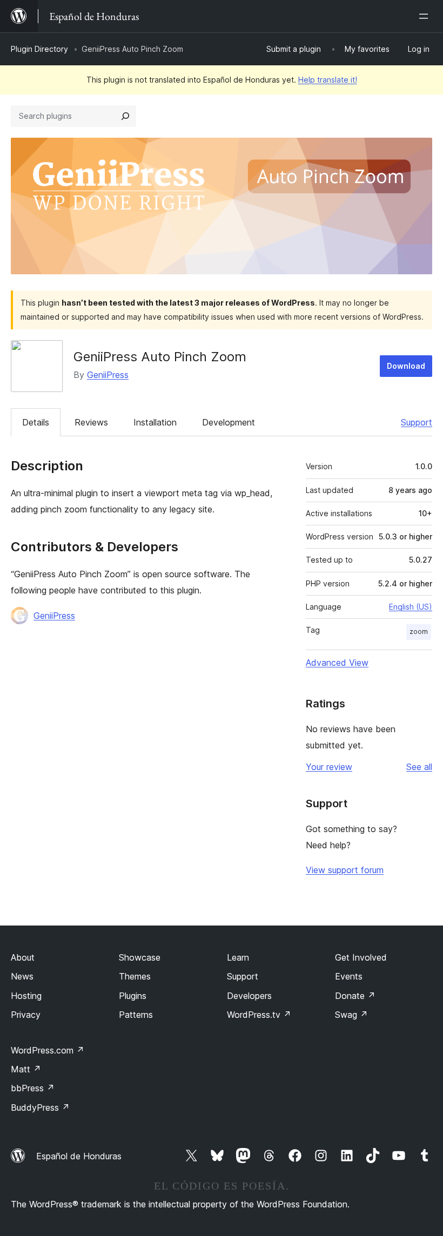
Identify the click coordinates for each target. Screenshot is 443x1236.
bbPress (33, 1088)
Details (35, 422)
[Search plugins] (125, 116)
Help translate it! (327, 79)
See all (419, 766)
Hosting (26, 995)
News (22, 976)
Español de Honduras (79, 1156)
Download (406, 365)
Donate (355, 995)
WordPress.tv (259, 1014)
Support (416, 422)
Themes (135, 976)
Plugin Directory (39, 48)
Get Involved (361, 957)
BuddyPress (40, 1107)
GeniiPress (108, 374)
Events (349, 976)
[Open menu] (425, 16)
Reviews (91, 422)
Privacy (26, 1014)
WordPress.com (47, 1050)
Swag (351, 1014)
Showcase (139, 957)
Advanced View (337, 662)
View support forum (345, 869)
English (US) (410, 606)
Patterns (136, 1014)
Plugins (132, 995)
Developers (249, 995)
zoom (419, 631)
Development (228, 422)
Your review (329, 766)
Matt (26, 1069)
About (23, 957)
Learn (238, 957)
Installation (155, 422)
